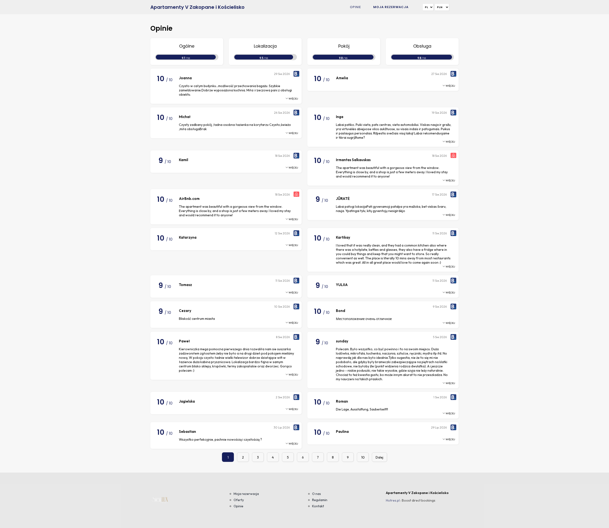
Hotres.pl (393, 500)
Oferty (239, 500)
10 (363, 457)
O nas (316, 494)
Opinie (355, 7)
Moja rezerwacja (390, 7)
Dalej (379, 457)
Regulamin (319, 500)
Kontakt (318, 506)
